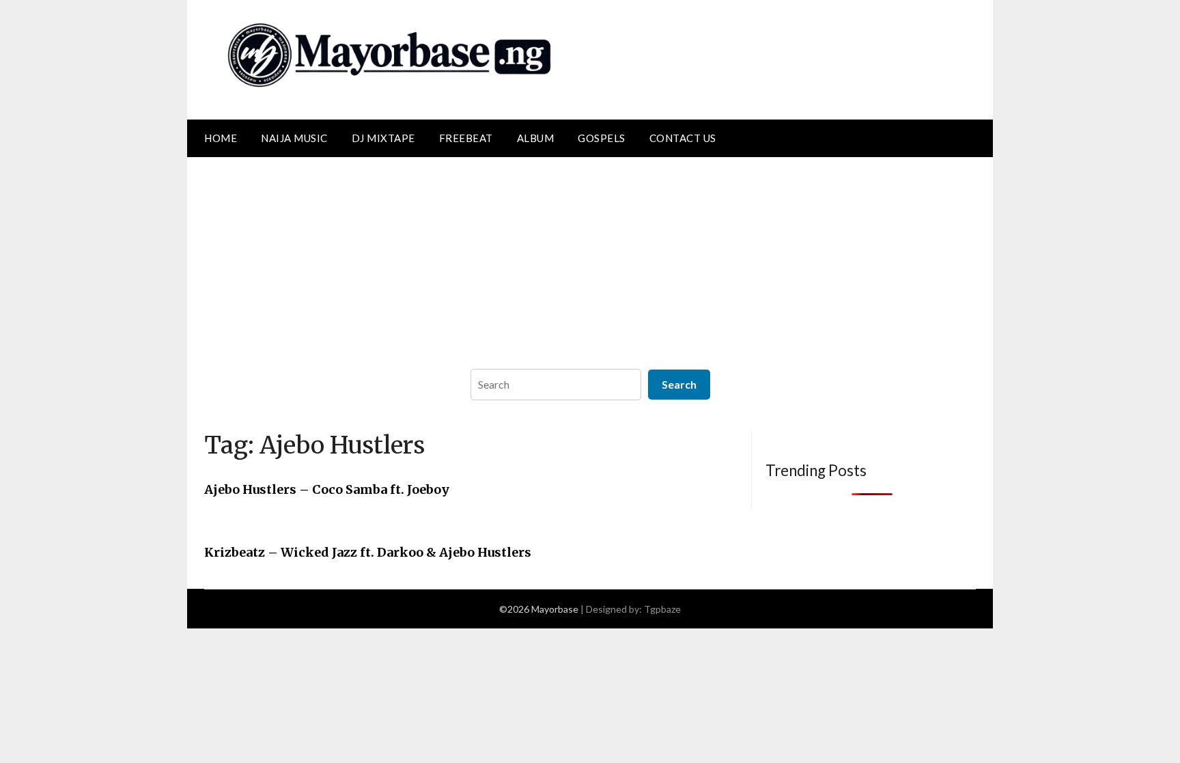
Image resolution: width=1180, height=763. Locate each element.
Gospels (602, 138)
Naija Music (294, 138)
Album (535, 138)
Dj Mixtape (383, 138)
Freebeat (466, 138)
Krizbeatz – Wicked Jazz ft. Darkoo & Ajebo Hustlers (367, 552)
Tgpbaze (662, 609)
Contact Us (682, 138)
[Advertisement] (590, 259)
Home (220, 138)
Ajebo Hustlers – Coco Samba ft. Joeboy (326, 489)
